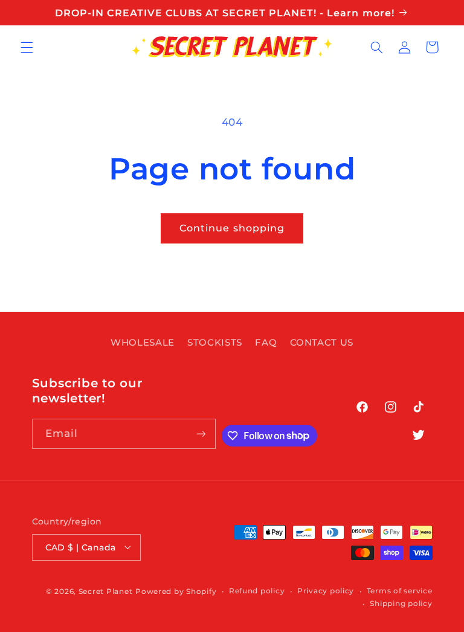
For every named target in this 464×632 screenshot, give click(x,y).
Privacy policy (325, 591)
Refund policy (257, 591)
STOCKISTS (214, 342)
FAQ (266, 342)
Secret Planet (106, 591)
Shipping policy (401, 603)
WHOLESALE (143, 342)
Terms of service (400, 591)
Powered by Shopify (175, 591)
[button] (26, 47)
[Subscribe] (201, 433)
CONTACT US (321, 342)
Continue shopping (232, 228)
